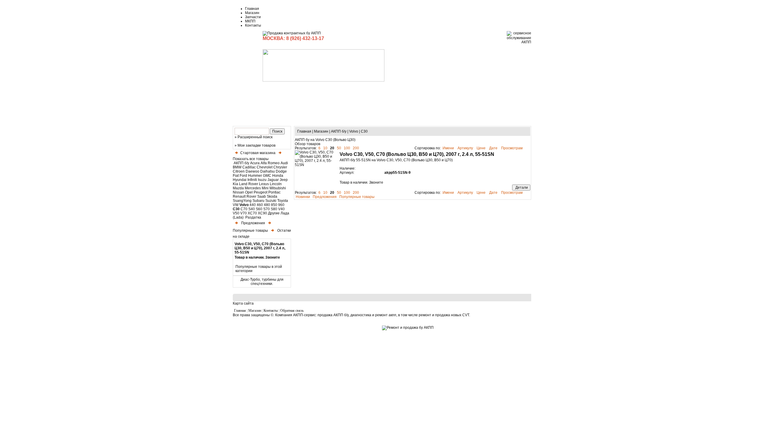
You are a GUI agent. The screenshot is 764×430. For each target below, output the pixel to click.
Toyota (282, 201)
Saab (261, 196)
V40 (281, 209)
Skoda (272, 196)
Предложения (252, 223)
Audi (284, 163)
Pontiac (274, 192)
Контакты (253, 25)
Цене (481, 148)
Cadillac (249, 167)
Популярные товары (357, 197)
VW (235, 205)
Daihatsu (267, 171)
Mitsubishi (277, 188)
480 (267, 205)
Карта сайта (243, 303)
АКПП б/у (241, 163)
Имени (449, 148)
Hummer (255, 175)
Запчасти (253, 17)
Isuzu (262, 180)
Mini (265, 188)
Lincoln (276, 184)
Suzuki (270, 201)
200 (356, 148)
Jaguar (273, 180)
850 (274, 205)
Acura (255, 163)
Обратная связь (292, 310)
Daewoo (252, 171)
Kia (235, 184)
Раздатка (252, 217)
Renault (239, 196)
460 (260, 205)
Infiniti (252, 180)
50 (339, 148)
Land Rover (248, 184)
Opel (249, 192)
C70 (244, 209)
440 (252, 205)
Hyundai (240, 180)
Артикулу (466, 148)
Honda (277, 175)
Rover (251, 196)
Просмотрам (512, 148)
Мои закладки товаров (256, 145)
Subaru (258, 201)
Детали (521, 187)
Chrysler (280, 167)
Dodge (281, 171)
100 (347, 148)
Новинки (303, 197)
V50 (236, 213)
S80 (274, 209)
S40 (251, 209)
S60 (259, 209)
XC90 (262, 213)
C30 (236, 209)
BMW (237, 167)
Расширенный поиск (255, 137)
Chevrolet (264, 167)
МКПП (250, 21)
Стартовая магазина (257, 153)
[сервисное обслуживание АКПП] (519, 42)
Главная (252, 9)
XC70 (252, 213)
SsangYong (242, 201)
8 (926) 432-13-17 (305, 38)
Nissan (238, 192)
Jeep (284, 180)
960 (281, 205)
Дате (493, 148)
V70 (243, 213)
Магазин (252, 13)
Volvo (244, 205)
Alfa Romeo (270, 163)
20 (332, 148)
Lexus (264, 184)
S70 (266, 209)
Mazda (238, 188)
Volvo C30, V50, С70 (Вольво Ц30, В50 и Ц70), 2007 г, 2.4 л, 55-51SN (260, 248)
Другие (274, 213)
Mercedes (253, 188)
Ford (243, 175)
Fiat (236, 175)
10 (325, 148)
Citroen (239, 171)
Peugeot (260, 192)
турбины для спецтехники (267, 281)
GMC (267, 175)
